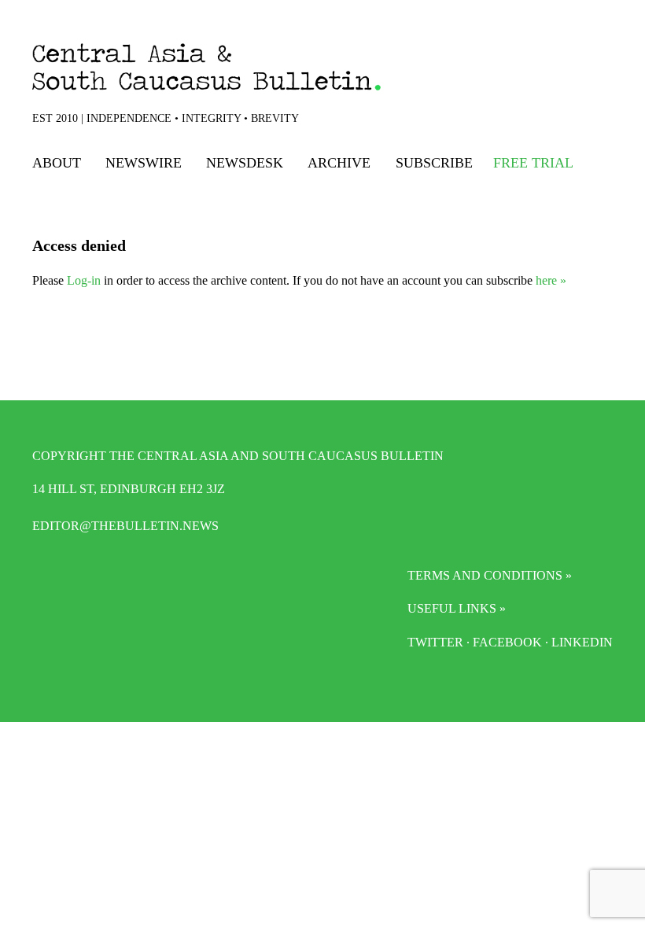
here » (551, 280)
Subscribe (434, 163)
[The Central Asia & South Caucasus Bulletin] (250, 66)
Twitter (435, 642)
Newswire (143, 163)
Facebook (507, 642)
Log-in (84, 280)
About (56, 163)
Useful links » (456, 608)
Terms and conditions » (489, 575)
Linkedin (582, 642)
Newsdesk (244, 163)
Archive (339, 163)
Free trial (533, 163)
